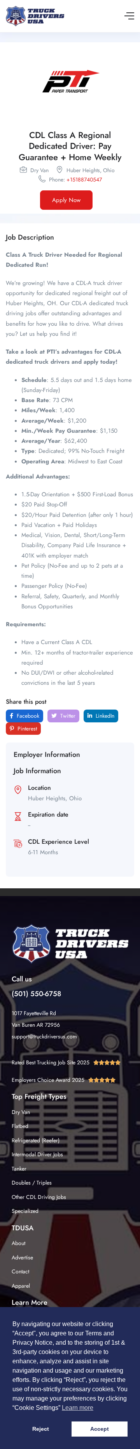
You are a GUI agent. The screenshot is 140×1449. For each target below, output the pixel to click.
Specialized (25, 1211)
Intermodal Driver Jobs (37, 1154)
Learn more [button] (77, 1407)
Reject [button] (40, 1429)
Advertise (22, 1257)
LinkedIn (104, 716)
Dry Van (21, 1112)
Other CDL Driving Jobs (39, 1197)
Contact (20, 1271)
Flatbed (20, 1126)
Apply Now (66, 200)
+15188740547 (84, 179)
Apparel (21, 1286)
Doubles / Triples (32, 1182)
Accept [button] (99, 1429)
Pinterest (26, 728)
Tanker (19, 1169)
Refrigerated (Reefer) (36, 1140)
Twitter (67, 716)
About (18, 1243)
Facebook (27, 716)
